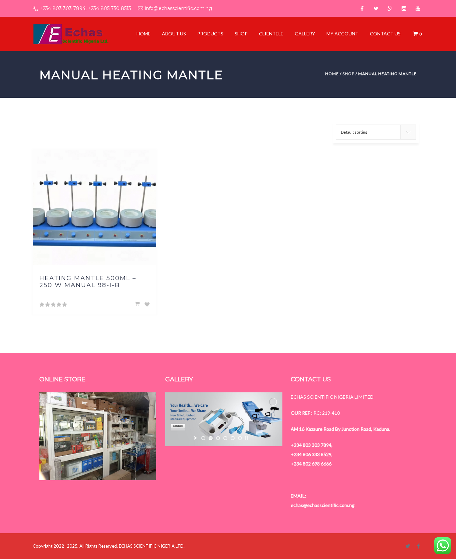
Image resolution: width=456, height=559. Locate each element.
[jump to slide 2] (211, 438)
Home (144, 33)
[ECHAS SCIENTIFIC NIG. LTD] (70, 33)
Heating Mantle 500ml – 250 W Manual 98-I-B (87, 281)
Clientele (271, 33)
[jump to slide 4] (225, 438)
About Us (174, 33)
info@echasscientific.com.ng (178, 8)
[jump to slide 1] (203, 438)
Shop (241, 33)
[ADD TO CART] (137, 304)
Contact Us (385, 33)
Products (210, 33)
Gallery (305, 33)
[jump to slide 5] (233, 438)
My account (342, 33)
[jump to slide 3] (218, 438)
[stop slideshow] (246, 438)
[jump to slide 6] (240, 438)
